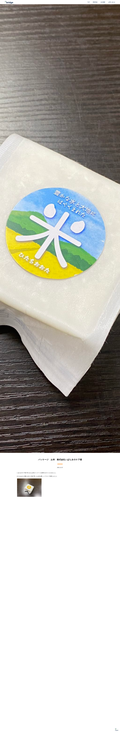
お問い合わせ (111, 2)
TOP (88, 2)
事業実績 (95, 2)
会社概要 (103, 2)
